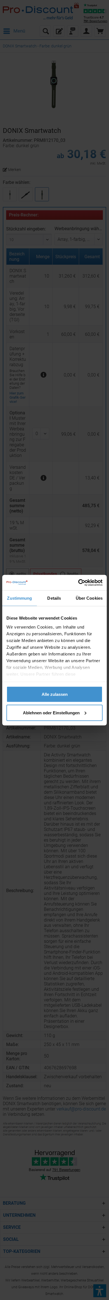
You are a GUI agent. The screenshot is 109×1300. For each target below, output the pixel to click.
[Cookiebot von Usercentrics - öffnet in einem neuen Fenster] (78, 582)
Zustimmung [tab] (19, 598)
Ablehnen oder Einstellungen (51, 712)
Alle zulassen (55, 694)
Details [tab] (54, 598)
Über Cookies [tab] (89, 598)
